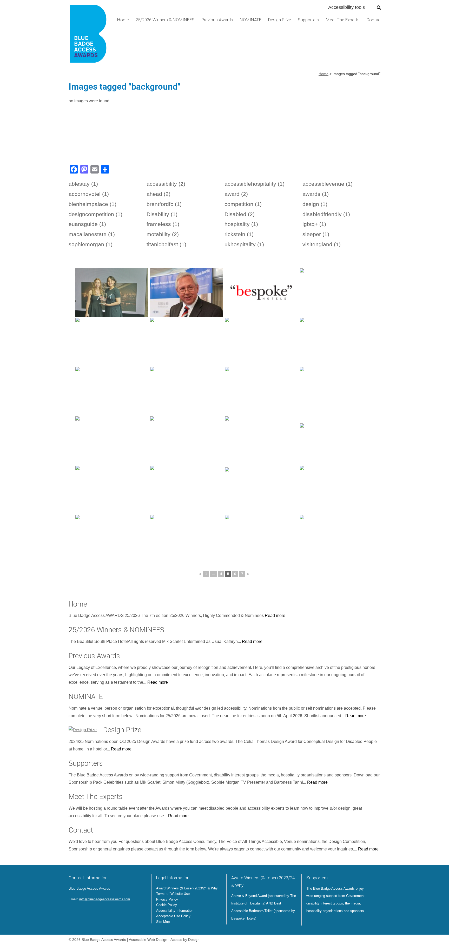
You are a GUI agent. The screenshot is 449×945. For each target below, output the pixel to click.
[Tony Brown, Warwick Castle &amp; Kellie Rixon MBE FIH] (336, 391)
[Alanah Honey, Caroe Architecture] (336, 539)
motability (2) (163, 234)
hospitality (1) (241, 224)
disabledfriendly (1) (326, 214)
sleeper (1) (315, 234)
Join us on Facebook (79, 911)
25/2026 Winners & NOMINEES (165, 19)
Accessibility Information (174, 911)
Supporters (308, 19)
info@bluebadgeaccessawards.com (104, 899)
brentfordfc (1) (164, 204)
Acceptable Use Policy (173, 916)
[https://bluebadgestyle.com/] (261, 342)
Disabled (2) (239, 214)
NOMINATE (250, 19)
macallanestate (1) (92, 234)
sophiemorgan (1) (91, 244)
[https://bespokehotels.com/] (261, 292)
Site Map (163, 922)
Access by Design (185, 940)
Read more (275, 615)
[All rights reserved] (111, 292)
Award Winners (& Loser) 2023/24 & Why (187, 888)
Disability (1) (162, 214)
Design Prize (279, 19)
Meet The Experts (343, 19)
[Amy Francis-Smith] (336, 342)
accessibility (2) (166, 184)
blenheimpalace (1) (92, 204)
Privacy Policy (167, 899)
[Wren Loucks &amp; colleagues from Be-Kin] (261, 440)
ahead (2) (158, 194)
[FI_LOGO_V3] (88, 35)
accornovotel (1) (89, 194)
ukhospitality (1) (244, 244)
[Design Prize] (83, 730)
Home (123, 19)
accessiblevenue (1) (327, 184)
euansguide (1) (87, 224)
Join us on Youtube (101, 911)
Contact (374, 19)
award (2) (236, 194)
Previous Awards (217, 19)
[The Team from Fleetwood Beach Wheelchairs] (336, 490)
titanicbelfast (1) (166, 244)
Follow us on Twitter (72, 911)
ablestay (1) (83, 184)
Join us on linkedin (86, 911)
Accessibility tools (346, 7)
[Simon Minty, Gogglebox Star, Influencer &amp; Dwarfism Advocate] (111, 391)
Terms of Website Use (173, 894)
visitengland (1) (321, 244)
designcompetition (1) (95, 214)
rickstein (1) (239, 234)
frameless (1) (163, 224)
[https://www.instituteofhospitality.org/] (261, 490)
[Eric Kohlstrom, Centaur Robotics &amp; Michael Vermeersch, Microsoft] (336, 292)
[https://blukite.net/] (336, 440)
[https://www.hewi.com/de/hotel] (261, 391)
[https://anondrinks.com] (261, 539)
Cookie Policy (166, 905)
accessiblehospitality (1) (254, 184)
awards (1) (315, 194)
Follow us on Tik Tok (108, 911)
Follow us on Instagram (93, 911)
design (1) (314, 204)
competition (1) (243, 204)
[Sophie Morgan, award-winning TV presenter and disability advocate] (111, 440)
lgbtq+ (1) (314, 224)
